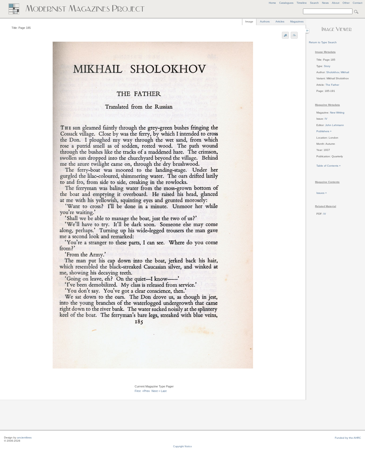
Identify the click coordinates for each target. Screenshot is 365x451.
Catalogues (286, 2)
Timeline (302, 2)
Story (327, 66)
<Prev (146, 391)
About (335, 2)
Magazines (297, 21)
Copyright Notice (182, 446)
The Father (332, 84)
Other (346, 2)
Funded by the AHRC (348, 437)
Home (272, 2)
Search (314, 2)
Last (163, 391)
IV (326, 118)
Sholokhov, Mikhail (337, 72)
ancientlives (24, 437)
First (138, 391)
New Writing (337, 112)
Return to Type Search (323, 42)
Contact (357, 2)
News (325, 2)
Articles (279, 21)
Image (249, 21)
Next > (156, 391)
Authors (265, 21)
